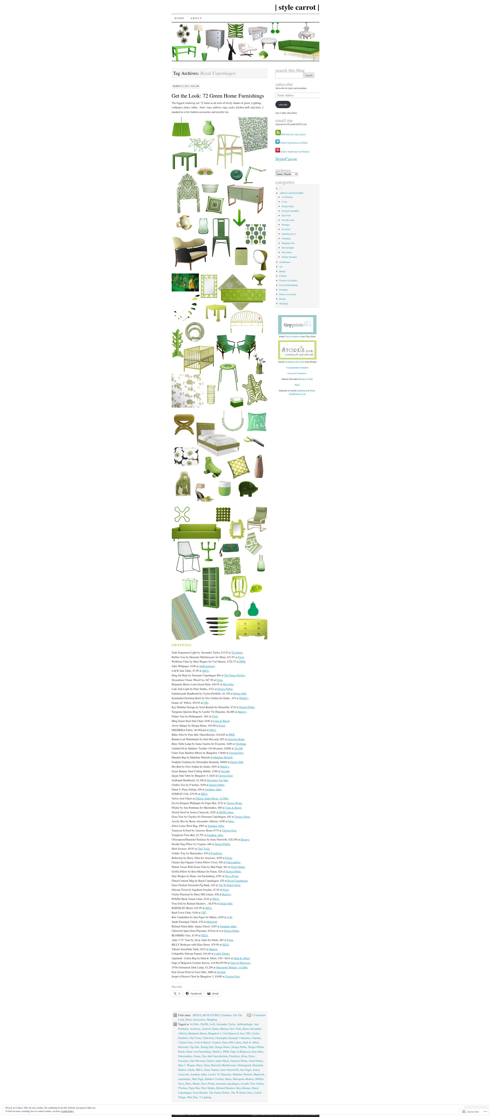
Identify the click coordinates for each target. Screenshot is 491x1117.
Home (179, 18)
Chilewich (208, 1038)
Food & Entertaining (288, 284)
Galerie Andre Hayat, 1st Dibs (211, 798)
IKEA (205, 671)
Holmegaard (244, 1065)
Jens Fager (245, 1070)
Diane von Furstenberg (198, 1051)
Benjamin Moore (198, 1033)
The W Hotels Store (229, 885)
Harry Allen (202, 1065)
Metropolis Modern (243, 1079)
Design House (222, 1047)
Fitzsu (228, 858)
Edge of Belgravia (240, 963)
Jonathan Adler (213, 789)
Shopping (212, 1019)
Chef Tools (203, 848)
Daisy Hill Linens (231, 1042)
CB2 (205, 703)
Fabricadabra (233, 862)
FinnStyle (216, 853)
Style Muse (287, 252)
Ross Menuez (243, 1088)
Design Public (225, 689)
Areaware (195, 1029)
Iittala (191, 1070)
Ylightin (239, 744)
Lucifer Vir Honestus (219, 1074)
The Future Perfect (234, 675)
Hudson (213, 949)
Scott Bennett (200, 1092)
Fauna (197, 1056)
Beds (297, 384)
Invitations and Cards (294, 361)
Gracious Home (235, 739)
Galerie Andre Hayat (217, 1061)
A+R (229, 917)
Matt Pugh (197, 1079)
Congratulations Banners (297, 367)
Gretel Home (238, 867)
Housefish (257, 1065)
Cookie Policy (67, 1111)
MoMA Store (226, 812)
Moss (231, 821)
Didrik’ (243, 698)
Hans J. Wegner (186, 1065)
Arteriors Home (210, 1029)
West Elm (228, 684)
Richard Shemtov (225, 1088)
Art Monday (287, 196)
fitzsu (244, 1056)
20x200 (204, 1024)
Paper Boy (194, 1088)
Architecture (284, 261)
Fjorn (241, 657)
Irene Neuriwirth (229, 1070)
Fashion (283, 275)
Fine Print (286, 215)
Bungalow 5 (214, 1033)
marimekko (184, 1079)
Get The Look (288, 219)
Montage (286, 224)
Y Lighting (205, 1097)
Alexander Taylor (225, 1024)
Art (280, 266)
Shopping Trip (288, 242)
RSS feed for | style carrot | (293, 134)
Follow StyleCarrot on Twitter (293, 142)
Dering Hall (239, 693)
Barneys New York (230, 1029)
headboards (302, 390)
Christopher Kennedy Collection (232, 1038)
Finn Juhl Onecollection (215, 1056)
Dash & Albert (242, 958)
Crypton (216, 1042)
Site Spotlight (288, 247)
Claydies (256, 1038)
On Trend (286, 229)
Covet (284, 201)
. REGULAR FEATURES (205, 1015)
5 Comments (259, 1015)
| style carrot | (297, 6)
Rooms (282, 298)
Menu (228, 1079)
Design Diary (288, 206)
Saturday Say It (289, 233)
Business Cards (306, 378)
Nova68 (225, 771)
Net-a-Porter (231, 876)
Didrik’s (224, 766)
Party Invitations (292, 336)
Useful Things (221, 953)
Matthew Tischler (214, 1079)
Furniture (227, 1015)
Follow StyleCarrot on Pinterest (294, 151)
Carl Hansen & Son (233, 1033)
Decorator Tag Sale (217, 780)
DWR (242, 661)
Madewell (211, 922)
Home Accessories (195, 1019)
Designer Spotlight (290, 210)
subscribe (284, 84)
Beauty (282, 271)
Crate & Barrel (221, 721)
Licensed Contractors (297, 373)
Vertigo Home (234, 803)
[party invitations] (297, 324)
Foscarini (183, 1061)
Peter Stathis (208, 1088)
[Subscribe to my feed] (278, 134)
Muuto (196, 1083)
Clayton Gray (236, 753)
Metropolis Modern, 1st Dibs (231, 967)
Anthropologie (207, 666)
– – (280, 188)
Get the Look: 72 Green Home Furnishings (218, 95)
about (196, 18)
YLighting (237, 652)
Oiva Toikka (257, 1083)
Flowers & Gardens (288, 280)
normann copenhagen (227, 1083)
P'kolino (182, 1088)
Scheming (286, 238)
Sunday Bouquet (289, 256)
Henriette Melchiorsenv (223, 1065)
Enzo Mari (257, 1051)
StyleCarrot (286, 159)
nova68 (245, 1083)
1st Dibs (194, 1024)
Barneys (242, 712)
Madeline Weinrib (222, 757)
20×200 (238, 748)
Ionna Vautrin (211, 1070)
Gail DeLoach (197, 1061)
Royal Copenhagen (237, 880)
